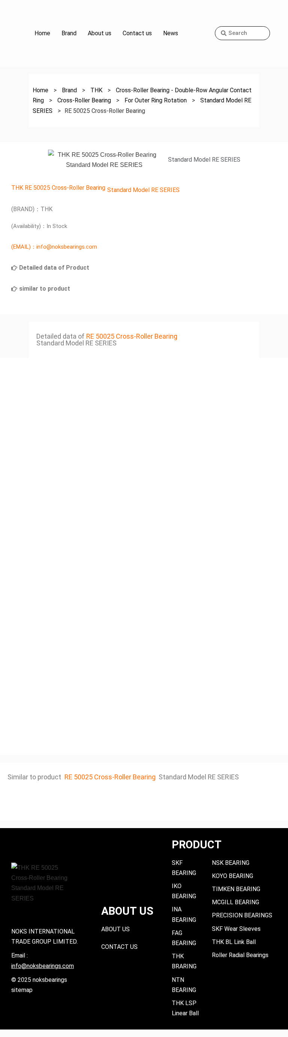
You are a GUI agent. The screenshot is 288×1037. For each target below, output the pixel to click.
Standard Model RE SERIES (143, 190)
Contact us (137, 33)
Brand (69, 33)
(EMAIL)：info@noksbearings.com (54, 246)
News (170, 33)
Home (42, 33)
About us (99, 33)
